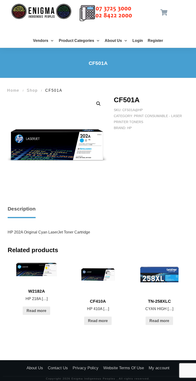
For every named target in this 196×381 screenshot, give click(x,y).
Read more (36, 311)
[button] (98, 103)
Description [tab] (22, 208)
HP (129, 128)
